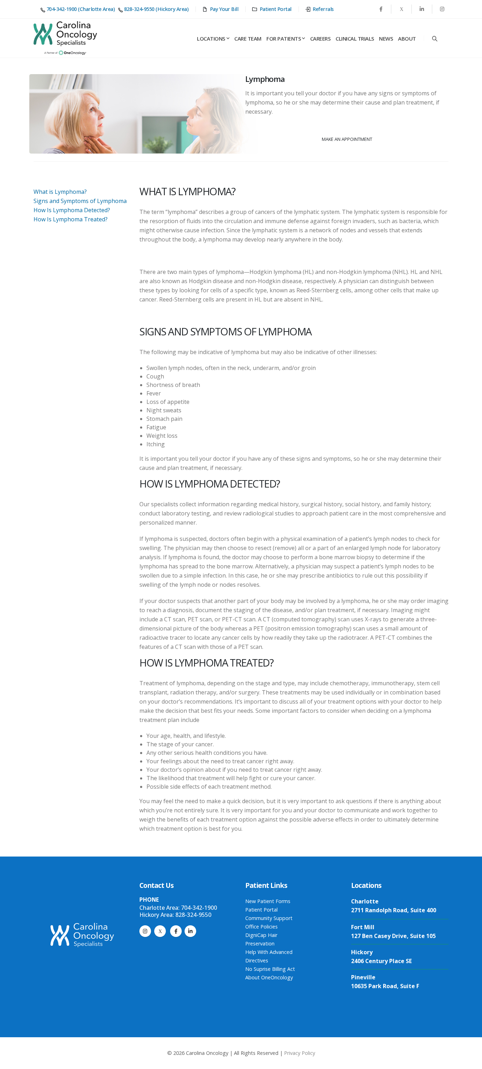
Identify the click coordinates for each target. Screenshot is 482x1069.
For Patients (283, 38)
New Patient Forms (267, 901)
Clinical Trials (355, 38)
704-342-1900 (199, 908)
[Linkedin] (422, 9)
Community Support (269, 918)
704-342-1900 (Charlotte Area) (81, 9)
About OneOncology (269, 977)
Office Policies (261, 926)
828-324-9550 (193, 915)
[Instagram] (145, 931)
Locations (211, 38)
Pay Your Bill (224, 9)
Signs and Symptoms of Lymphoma (80, 201)
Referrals (323, 9)
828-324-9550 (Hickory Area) (156, 9)
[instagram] (442, 9)
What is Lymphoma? (60, 192)
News (386, 38)
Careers (320, 38)
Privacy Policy (299, 1053)
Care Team (247, 38)
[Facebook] (381, 9)
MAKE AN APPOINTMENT (347, 139)
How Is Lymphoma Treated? (71, 219)
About (407, 38)
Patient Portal (275, 9)
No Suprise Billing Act (270, 969)
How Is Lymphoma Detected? (72, 210)
